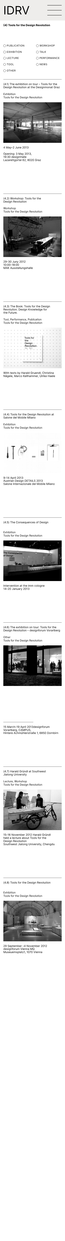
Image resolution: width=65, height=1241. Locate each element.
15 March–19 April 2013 (18, 727)
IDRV (16, 10)
